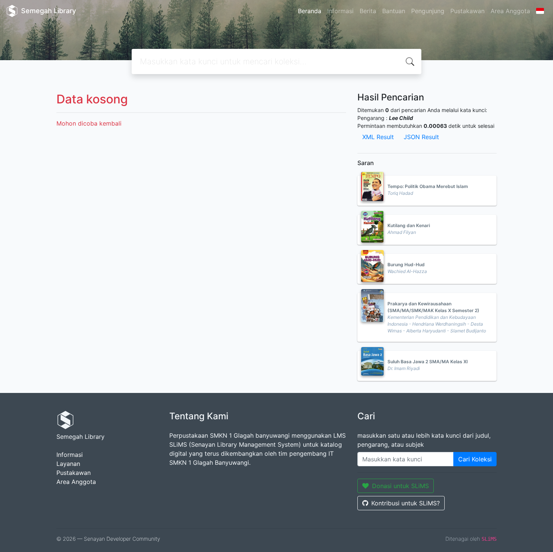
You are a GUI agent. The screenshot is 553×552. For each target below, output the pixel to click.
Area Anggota (510, 11)
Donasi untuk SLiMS (400, 486)
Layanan (68, 463)
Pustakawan (467, 11)
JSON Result (421, 137)
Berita (368, 11)
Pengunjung (427, 11)
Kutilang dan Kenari (408, 225)
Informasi (340, 11)
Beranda (309, 11)
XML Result (378, 137)
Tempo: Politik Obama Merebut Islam (427, 186)
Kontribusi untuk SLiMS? (405, 503)
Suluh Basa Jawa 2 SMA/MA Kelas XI (427, 361)
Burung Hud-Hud (406, 264)
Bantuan (393, 11)
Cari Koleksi (475, 459)
